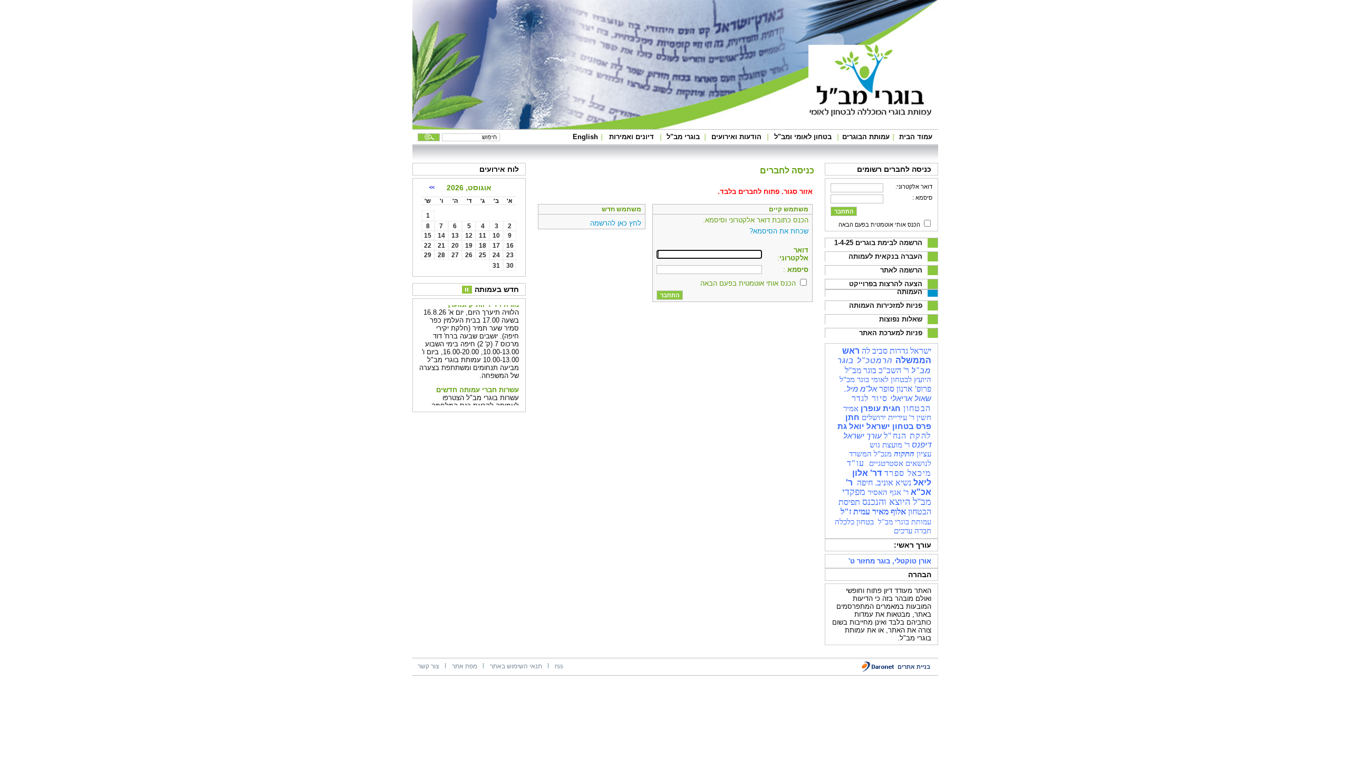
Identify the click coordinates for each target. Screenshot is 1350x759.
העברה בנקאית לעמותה (885, 256)
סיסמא (796, 270)
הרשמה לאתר (901, 270)
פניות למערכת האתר (890, 333)
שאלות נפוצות (900, 319)
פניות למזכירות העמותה (885, 305)
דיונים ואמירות (631, 137)
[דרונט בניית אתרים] (878, 670)
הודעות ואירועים (736, 137)
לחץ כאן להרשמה (615, 223)
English (585, 137)
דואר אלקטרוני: (913, 186)
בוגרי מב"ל (683, 137)
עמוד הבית (915, 137)
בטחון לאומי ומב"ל (803, 137)
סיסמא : (922, 197)
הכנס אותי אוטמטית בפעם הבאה (879, 224)
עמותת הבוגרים (866, 137)
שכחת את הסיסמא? (778, 231)
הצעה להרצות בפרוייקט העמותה (885, 288)
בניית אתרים (914, 667)
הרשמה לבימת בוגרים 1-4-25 (878, 243)
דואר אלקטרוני (793, 254)
